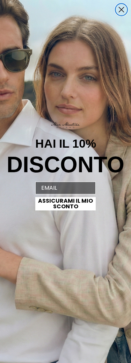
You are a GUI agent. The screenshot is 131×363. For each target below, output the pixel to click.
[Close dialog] (121, 10)
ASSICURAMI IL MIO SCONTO (65, 203)
